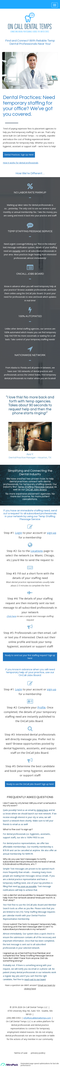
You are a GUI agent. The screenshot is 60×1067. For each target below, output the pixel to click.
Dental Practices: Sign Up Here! (18, 154)
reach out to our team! (35, 979)
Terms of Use (20, 1053)
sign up (51, 533)
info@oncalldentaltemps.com (37, 1018)
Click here (11, 616)
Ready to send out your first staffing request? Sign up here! (30, 657)
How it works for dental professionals (20, 162)
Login (18, 533)
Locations (37, 551)
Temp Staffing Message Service (35, 487)
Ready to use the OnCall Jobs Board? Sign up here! (30, 784)
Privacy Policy (38, 1053)
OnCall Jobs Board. (36, 489)
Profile (41, 707)
